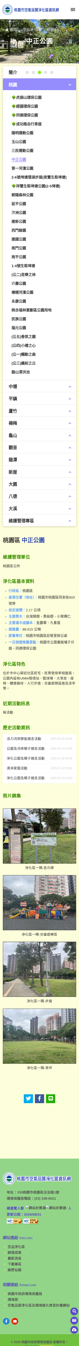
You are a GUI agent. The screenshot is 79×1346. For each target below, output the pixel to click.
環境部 (13, 1300)
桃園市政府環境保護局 (25, 1294)
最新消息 (14, 1258)
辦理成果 (14, 1253)
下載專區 (14, 1264)
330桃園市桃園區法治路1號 (38, 1192)
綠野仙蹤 (14, 1270)
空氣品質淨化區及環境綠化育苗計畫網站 (39, 1305)
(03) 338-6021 (45, 1198)
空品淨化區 (16, 1247)
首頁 (13, 30)
